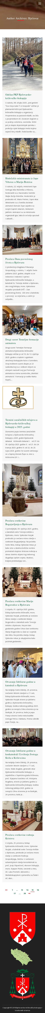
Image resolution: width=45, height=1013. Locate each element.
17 (15, 893)
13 (22, 890)
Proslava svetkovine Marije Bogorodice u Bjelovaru (19, 603)
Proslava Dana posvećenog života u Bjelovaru (19, 260)
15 (32, 890)
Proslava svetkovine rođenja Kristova (19, 836)
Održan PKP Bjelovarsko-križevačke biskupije (18, 96)
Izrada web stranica (22, 1010)
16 (38, 890)
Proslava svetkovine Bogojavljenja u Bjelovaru (18, 522)
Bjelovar (33, 18)
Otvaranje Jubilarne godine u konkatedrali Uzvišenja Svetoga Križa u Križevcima (21, 754)
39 (25, 893)
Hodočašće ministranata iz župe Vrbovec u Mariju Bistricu (21, 180)
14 (27, 890)
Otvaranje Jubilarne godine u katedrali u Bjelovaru (20, 683)
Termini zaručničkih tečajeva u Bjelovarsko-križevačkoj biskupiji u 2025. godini (21, 423)
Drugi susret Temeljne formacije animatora (22, 341)
